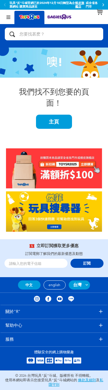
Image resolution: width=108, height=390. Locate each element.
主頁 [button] (54, 122)
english (54, 285)
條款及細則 (87, 380)
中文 (29, 285)
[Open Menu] (8, 16)
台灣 (77, 284)
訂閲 (87, 263)
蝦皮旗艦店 (79, 4)
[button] (103, 4)
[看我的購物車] (99, 12)
